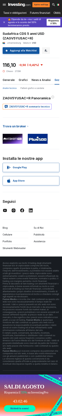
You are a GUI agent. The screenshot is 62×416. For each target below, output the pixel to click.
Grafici (23, 80)
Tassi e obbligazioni (15, 12)
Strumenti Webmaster (14, 248)
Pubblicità (39, 234)
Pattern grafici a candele (32, 88)
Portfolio (7, 241)
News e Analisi (41, 80)
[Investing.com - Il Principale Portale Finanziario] (19, 5)
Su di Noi (38, 227)
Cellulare (7, 234)
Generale (9, 80)
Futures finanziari (40, 12)
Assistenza (39, 241)
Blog (5, 227)
